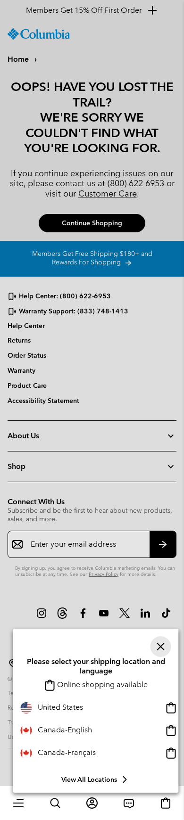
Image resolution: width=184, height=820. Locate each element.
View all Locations (89, 779)
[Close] (161, 646)
